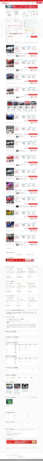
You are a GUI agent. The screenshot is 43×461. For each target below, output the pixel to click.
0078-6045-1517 (34, 178)
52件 (13, 206)
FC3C (6, 359)
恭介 (30, 291)
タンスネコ (31, 305)
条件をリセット (28, 36)
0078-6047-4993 (34, 136)
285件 (13, 83)
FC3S (6, 361)
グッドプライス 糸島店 (9, 192)
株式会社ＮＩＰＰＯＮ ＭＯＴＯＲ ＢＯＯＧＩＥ (9, 230)
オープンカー (16, 339)
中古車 (6, 9)
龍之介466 (9, 291)
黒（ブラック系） (33, 377)
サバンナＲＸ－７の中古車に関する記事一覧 (33, 397)
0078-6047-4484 (34, 83)
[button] (6, 106)
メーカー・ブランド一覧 (9, 9)
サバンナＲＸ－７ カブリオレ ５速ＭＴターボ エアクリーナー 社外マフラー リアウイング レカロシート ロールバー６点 (26, 235)
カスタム (12, 371)
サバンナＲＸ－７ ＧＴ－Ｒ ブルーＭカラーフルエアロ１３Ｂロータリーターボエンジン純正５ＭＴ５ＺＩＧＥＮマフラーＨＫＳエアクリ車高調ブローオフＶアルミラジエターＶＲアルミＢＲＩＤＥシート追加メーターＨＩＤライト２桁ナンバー (26, 115)
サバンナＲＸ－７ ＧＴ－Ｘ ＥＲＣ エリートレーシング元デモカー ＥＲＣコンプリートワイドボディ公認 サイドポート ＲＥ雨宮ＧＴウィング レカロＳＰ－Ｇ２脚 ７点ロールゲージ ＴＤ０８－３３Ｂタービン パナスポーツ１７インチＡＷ (26, 211)
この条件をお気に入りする (19, 254)
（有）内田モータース (9, 218)
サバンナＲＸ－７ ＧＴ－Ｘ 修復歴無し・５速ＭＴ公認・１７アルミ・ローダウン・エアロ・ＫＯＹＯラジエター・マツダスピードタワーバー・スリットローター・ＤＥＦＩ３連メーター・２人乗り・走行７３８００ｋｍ (26, 60)
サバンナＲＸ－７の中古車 (17, 9)
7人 (34, 23)
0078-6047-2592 (34, 206)
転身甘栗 (9, 305)
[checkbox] (24, 29)
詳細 (22, 53)
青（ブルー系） (20, 377)
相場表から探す (15, 17)
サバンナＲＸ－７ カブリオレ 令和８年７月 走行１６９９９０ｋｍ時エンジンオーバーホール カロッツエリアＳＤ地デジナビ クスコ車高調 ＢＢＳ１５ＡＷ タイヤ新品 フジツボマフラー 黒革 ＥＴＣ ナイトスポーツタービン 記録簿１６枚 (26, 155)
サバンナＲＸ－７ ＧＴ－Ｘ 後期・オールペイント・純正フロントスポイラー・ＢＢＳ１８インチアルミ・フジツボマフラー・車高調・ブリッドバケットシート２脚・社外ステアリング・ (26, 223)
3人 (28, 23)
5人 (31, 23)
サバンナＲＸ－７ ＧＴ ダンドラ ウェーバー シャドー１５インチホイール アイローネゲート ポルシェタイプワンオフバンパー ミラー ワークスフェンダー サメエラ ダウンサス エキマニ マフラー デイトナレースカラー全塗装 (26, 169)
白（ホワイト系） (8, 377)
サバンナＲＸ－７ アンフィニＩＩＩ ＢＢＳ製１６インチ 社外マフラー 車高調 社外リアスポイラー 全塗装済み (26, 127)
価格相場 (13, 433)
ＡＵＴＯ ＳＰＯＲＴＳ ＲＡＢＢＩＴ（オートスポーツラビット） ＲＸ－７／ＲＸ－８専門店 (9, 55)
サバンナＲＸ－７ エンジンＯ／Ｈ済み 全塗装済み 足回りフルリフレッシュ (26, 141)
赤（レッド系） (14, 377)
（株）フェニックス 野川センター (9, 69)
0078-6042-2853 (34, 244)
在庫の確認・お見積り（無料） (33, 53)
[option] (9, 15)
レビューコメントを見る (33, 17)
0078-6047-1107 (34, 122)
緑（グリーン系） (27, 377)
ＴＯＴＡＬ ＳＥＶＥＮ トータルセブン (9, 150)
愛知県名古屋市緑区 (20, 277)
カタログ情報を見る (24, 17)
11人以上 (31, 24)
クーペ (8, 339)
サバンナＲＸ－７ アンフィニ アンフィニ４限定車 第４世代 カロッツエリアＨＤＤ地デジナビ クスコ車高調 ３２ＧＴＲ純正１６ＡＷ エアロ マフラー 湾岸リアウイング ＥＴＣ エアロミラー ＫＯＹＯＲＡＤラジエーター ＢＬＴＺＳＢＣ (26, 87)
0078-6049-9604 (34, 230)
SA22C (6, 363)
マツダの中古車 (13, 9)
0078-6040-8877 (34, 150)
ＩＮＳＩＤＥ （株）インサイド (9, 122)
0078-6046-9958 (34, 164)
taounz (19, 291)
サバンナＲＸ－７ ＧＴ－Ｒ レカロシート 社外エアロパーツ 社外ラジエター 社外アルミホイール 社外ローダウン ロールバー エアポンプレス (26, 183)
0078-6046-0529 (34, 218)
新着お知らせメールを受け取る (30, 254)
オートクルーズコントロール (8, 371)
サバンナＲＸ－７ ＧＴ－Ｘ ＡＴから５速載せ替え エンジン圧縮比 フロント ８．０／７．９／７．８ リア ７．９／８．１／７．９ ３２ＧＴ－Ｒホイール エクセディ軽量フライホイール (26, 46)
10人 (28, 24)
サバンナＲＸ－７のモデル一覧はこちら (33, 310)
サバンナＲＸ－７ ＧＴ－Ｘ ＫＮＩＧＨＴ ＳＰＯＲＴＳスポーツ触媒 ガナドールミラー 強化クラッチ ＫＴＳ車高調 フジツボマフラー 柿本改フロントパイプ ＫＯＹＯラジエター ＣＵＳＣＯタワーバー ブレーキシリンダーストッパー (26, 74)
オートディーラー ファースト (9, 96)
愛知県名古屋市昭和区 (10, 277)
